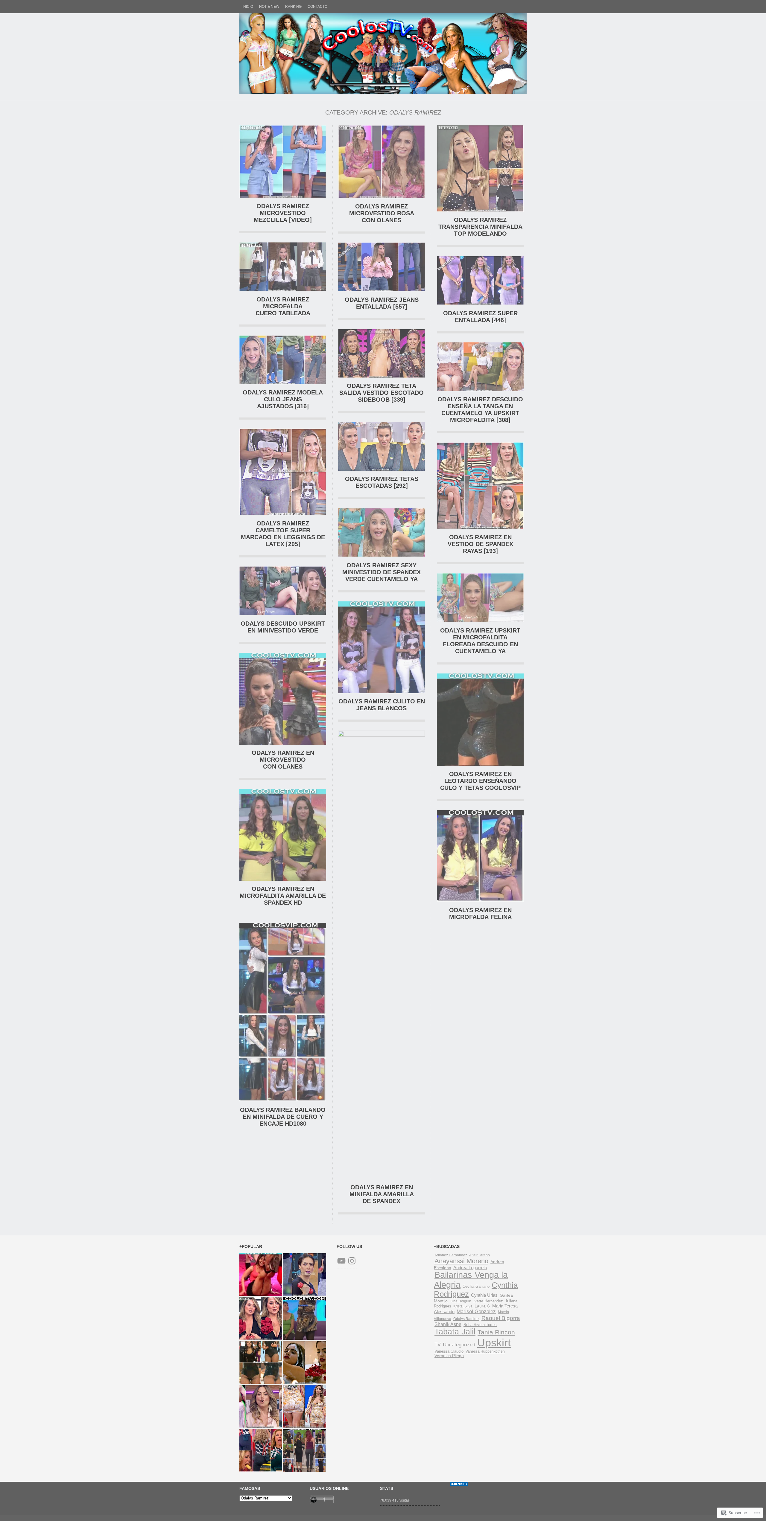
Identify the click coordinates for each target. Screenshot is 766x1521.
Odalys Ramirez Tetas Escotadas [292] (381, 482)
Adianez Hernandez (450, 1255)
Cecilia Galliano (476, 1286)
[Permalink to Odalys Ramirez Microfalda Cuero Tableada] (282, 289)
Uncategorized (459, 1345)
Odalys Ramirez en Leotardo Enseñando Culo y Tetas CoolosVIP (480, 781)
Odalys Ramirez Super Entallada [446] (480, 316)
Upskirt (494, 1342)
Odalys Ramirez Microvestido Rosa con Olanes (381, 213)
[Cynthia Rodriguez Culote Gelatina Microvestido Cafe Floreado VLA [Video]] (304, 1406)
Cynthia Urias (484, 1295)
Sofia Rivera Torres (480, 1324)
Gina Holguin (460, 1301)
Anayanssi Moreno (461, 1261)
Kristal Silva (462, 1306)
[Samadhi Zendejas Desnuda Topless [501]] (304, 1362)
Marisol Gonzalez (476, 1311)
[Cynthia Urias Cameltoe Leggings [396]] (304, 1274)
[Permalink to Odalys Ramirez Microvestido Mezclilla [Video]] (282, 196)
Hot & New (269, 6)
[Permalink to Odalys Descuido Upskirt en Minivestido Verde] (282, 614)
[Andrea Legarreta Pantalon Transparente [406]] (260, 1406)
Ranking (293, 6)
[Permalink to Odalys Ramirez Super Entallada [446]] (480, 303)
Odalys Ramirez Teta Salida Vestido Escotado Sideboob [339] (381, 392)
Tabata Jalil (454, 1331)
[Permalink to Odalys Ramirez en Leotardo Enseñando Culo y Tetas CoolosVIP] (480, 764)
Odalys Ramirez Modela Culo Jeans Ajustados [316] (283, 399)
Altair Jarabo (479, 1255)
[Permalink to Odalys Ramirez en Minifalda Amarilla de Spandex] (381, 735)
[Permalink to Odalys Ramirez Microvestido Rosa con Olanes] (381, 197)
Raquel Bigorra (500, 1318)
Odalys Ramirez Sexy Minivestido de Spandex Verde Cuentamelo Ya (381, 572)
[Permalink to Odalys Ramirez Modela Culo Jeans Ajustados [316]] (282, 383)
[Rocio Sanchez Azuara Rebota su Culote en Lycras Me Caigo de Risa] (260, 1450)
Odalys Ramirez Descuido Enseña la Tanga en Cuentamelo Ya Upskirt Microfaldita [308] (480, 409)
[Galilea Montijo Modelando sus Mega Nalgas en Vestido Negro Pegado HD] (304, 1450)
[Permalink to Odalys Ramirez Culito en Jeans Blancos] (381, 692)
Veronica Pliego (449, 1356)
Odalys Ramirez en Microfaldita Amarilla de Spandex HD (283, 896)
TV (437, 1344)
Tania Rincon (496, 1332)
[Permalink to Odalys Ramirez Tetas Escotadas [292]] (381, 469)
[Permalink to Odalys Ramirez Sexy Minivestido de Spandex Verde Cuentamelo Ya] (381, 555)
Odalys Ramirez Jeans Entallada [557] (382, 303)
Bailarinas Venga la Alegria (471, 1280)
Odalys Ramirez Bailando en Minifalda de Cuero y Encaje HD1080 (283, 1117)
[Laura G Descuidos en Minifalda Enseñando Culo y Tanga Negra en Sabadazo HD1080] (260, 1274)
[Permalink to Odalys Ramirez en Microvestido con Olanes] (282, 743)
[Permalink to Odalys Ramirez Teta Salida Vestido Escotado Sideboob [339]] (381, 376)
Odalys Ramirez (466, 1319)
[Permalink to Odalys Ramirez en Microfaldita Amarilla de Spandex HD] (282, 879)
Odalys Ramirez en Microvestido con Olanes (283, 759)
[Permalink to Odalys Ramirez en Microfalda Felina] (480, 900)
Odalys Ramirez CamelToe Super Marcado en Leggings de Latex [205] (283, 533)
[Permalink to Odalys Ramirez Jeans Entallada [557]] (381, 290)
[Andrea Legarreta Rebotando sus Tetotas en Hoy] (260, 1318)
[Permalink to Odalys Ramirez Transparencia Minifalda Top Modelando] (480, 210)
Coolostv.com (383, 53)
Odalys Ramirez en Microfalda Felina (480, 913)
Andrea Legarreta (470, 1267)
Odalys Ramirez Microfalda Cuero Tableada (283, 306)
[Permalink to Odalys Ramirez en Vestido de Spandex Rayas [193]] (480, 527)
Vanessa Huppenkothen (485, 1351)
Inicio (247, 6)
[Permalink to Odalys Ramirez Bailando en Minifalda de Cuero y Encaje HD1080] (282, 1100)
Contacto (317, 6)
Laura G (482, 1306)
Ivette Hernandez (488, 1301)
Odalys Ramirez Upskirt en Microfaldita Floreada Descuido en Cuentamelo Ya (480, 640)
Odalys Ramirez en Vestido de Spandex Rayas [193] (480, 544)
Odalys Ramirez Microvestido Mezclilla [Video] (283, 213)
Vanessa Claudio (448, 1351)
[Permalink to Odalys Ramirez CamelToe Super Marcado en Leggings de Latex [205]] (282, 514)
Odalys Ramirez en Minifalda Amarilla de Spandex (381, 1194)
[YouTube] (341, 1261)
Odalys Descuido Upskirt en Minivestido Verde (283, 627)
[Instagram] (352, 1261)
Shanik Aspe (447, 1324)
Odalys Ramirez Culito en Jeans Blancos (381, 704)
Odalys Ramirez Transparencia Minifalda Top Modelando (480, 227)
